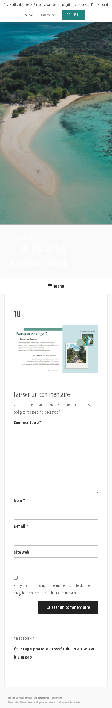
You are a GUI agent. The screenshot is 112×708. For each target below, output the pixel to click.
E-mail (21, 526)
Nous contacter (56, 698)
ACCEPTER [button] (74, 15)
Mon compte (13, 702)
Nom (19, 500)
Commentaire (28, 422)
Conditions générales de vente (68, 702)
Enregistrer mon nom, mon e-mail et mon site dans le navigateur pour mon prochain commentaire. (52, 589)
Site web (21, 552)
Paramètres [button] (48, 15)
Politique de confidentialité (45, 702)
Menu (59, 286)
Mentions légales (26, 702)
